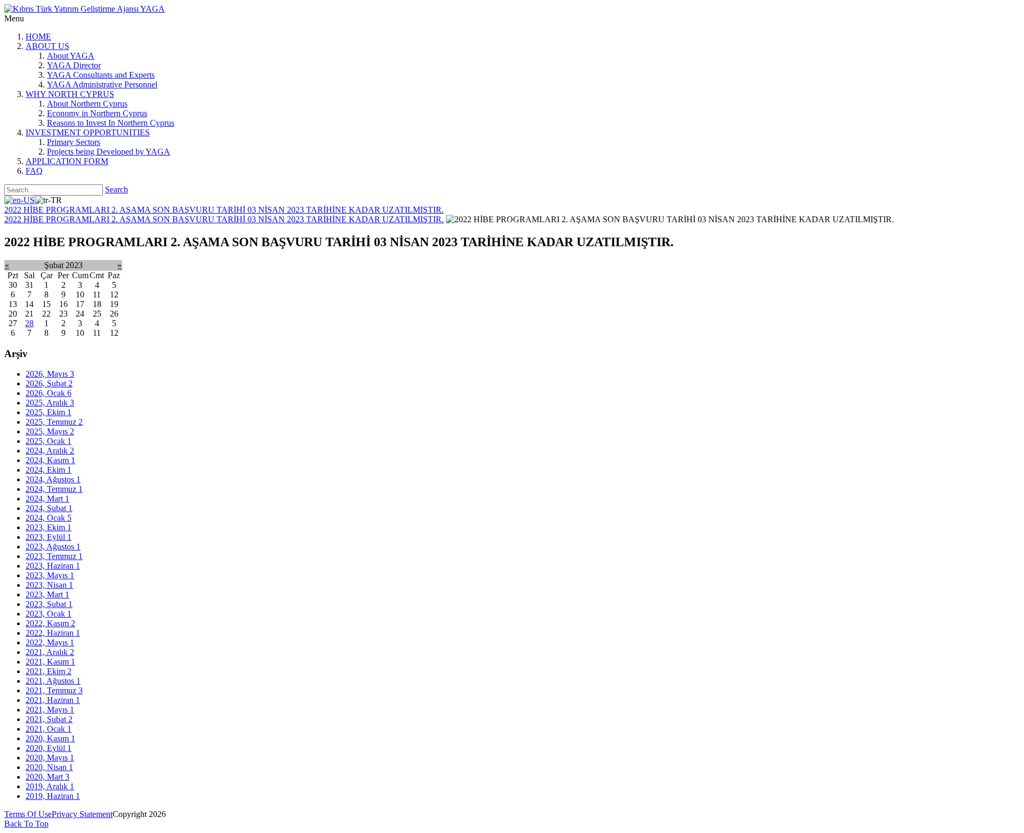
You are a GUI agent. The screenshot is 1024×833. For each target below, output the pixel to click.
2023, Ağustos (53, 546)
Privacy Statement (82, 814)
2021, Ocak (48, 728)
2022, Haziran (53, 632)
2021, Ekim (48, 671)
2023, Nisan (49, 584)
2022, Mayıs (50, 642)
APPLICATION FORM (67, 161)
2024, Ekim (48, 469)
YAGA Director (74, 65)
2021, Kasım (50, 661)
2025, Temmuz (54, 421)
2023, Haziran (53, 565)
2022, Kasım (50, 623)
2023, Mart (47, 594)
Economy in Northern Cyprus (97, 113)
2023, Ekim (48, 527)
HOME (38, 36)
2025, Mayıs (50, 431)
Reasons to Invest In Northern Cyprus (110, 122)
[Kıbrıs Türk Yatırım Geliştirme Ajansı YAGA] (84, 8)
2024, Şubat (49, 508)
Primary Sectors (73, 142)
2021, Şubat (49, 719)
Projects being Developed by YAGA (108, 151)
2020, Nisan (49, 767)
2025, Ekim (48, 412)
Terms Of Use (28, 814)
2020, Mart (47, 776)
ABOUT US (47, 46)
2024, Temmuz (54, 489)
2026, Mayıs (50, 373)
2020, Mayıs (50, 757)
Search (116, 189)
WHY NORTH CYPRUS (70, 94)
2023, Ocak (48, 613)
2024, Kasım (50, 460)
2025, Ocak (48, 441)
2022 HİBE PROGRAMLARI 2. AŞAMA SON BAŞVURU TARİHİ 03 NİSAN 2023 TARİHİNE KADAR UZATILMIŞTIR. (224, 209)
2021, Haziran (53, 700)
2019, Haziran (53, 795)
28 (29, 323)
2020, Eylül (48, 748)
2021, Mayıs (50, 709)
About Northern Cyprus (87, 103)
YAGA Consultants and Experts (101, 74)
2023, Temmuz (54, 556)
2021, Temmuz (54, 690)
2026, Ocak (48, 393)
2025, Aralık (50, 402)
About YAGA (70, 55)
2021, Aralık (50, 652)
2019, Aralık (50, 786)
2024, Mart (47, 498)
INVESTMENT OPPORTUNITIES (88, 132)
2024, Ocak (48, 517)
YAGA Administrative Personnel (102, 84)
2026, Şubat (49, 383)
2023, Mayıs (50, 575)
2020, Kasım (50, 738)
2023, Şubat (49, 604)
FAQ (34, 170)
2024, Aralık (50, 450)
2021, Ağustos (53, 680)
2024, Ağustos (53, 479)
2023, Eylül (48, 536)
